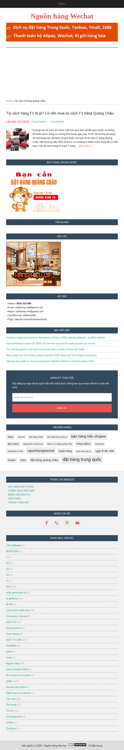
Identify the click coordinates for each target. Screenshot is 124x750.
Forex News (12, 634)
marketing (99, 444)
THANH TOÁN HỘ (18, 502)
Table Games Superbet (18, 693)
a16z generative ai (16, 592)
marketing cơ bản (15, 451)
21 (7, 563)
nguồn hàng (65, 451)
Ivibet (9, 651)
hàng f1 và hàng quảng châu (59, 444)
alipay (10, 437)
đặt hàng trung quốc (82, 459)
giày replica (13, 444)
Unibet (9, 722)
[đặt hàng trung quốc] (62, 40)
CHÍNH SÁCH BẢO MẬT (21, 490)
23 (7, 569)
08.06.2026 (12, 551)
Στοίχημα (11, 728)
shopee (12, 460)
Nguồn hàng (13, 663)
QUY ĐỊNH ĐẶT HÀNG (20, 486)
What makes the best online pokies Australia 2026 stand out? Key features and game (51, 355)
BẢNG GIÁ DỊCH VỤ (19, 494)
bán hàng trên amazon (57, 437)
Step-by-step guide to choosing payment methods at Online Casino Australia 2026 (50, 361)
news (9, 657)
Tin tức (10, 710)
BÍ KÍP (9, 604)
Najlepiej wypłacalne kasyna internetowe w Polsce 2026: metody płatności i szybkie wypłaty (55, 337)
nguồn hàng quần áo (83, 451)
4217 (9, 586)
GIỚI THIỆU (14, 498)
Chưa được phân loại (17, 610)
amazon (21, 437)
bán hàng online (36, 437)
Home (9, 101)
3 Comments (57, 121)
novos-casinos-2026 (17, 669)
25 (7, 575)
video (23, 460)
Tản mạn (11, 699)
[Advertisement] (62, 70)
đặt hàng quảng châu (44, 460)
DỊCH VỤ (11, 622)
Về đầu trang (95, 745)
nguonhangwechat (41, 451)
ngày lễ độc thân (104, 451)
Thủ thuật (11, 705)
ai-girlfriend (12, 598)
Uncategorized (14, 716)
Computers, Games (16, 616)
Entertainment (13, 628)
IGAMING (11, 645)
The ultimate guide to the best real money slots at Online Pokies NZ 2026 (45, 349)
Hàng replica (83, 443)
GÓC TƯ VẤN (14, 640)
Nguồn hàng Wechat (62, 16)
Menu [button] (62, 4)
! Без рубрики (13, 545)
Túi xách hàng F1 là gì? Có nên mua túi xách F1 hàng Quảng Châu (59, 113)
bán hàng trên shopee (88, 436)
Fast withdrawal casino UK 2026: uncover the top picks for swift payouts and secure (50, 343)
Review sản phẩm (16, 687)
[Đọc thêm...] (85, 146)
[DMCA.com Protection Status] (77, 745)
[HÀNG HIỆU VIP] (33, 285)
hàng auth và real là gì (33, 444)
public (9, 681)
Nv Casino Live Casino (18, 675)
